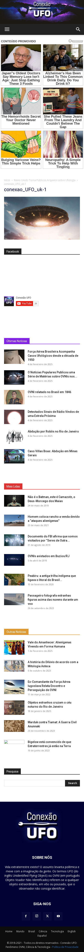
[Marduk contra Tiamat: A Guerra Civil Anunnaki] (14, 828)
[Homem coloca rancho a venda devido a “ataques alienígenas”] (14, 571)
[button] (6, 29)
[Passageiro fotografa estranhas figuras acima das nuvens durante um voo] (14, 650)
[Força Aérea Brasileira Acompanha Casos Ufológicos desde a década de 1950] (14, 357)
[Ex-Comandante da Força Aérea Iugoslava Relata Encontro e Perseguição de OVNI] (14, 789)
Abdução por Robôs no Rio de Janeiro (53, 431)
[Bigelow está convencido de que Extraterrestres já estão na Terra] (14, 848)
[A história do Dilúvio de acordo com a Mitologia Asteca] (14, 768)
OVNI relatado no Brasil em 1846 (49, 392)
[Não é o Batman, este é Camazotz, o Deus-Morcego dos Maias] (14, 552)
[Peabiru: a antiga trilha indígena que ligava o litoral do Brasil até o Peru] (14, 631)
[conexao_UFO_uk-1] (42, 238)
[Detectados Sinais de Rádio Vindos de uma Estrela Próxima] (14, 417)
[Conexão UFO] (42, 12)
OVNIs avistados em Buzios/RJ (49, 607)
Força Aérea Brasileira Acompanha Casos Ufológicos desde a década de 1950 (53, 355)
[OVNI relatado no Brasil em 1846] (14, 397)
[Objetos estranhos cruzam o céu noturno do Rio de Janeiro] (14, 810)
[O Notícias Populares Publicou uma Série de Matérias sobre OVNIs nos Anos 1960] (14, 377)
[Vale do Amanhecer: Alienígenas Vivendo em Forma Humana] (14, 750)
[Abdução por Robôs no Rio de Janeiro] (14, 436)
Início (7, 180)
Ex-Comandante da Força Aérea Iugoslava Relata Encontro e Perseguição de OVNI (49, 788)
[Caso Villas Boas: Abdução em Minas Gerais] (14, 456)
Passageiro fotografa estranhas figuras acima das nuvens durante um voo (53, 651)
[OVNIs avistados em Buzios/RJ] (14, 611)
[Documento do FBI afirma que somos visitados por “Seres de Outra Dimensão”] (14, 591)
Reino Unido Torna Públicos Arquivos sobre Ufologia (44, 180)
